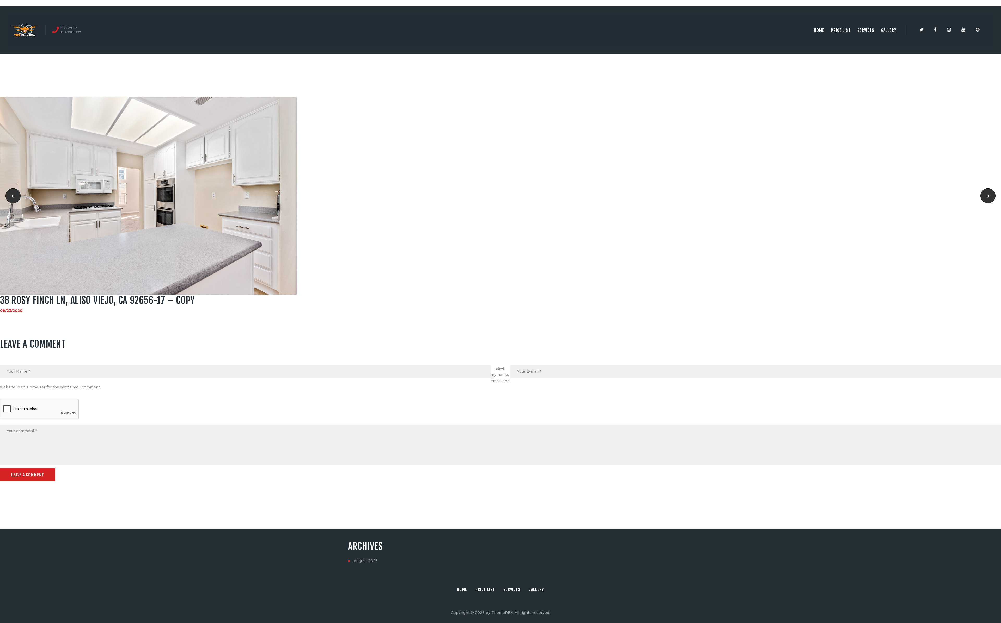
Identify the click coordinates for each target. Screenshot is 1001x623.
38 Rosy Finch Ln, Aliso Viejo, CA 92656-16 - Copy (11, 195)
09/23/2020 (11, 310)
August (366, 560)
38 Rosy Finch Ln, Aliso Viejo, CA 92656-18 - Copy (994, 195)
